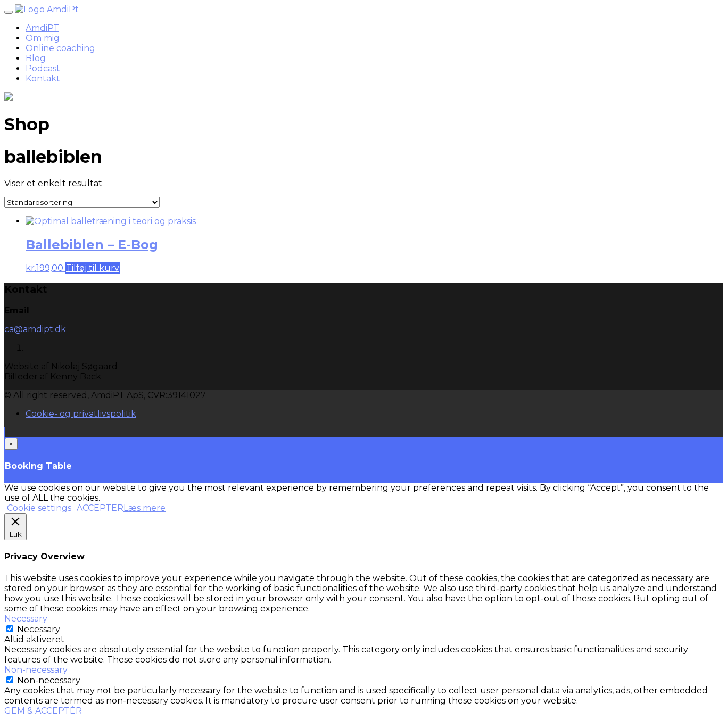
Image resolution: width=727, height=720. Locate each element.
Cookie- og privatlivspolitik (81, 414)
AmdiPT (42, 28)
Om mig (43, 38)
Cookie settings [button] (39, 508)
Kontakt (43, 78)
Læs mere (144, 508)
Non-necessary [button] (36, 670)
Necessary (38, 629)
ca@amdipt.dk (35, 329)
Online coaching (60, 48)
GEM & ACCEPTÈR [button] (43, 711)
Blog (36, 58)
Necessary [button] (25, 619)
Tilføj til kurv (92, 268)
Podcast (43, 68)
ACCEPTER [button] (100, 508)
